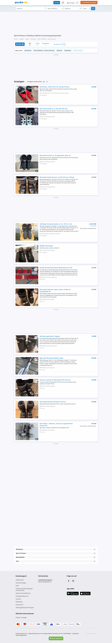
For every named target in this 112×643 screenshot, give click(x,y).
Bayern (59, 50)
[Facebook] (68, 580)
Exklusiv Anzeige (21, 617)
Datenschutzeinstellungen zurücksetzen (24, 589)
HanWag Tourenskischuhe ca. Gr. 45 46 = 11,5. (56, 224)
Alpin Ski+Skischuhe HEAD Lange (51, 358)
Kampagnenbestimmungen (25, 607)
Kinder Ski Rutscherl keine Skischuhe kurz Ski (56, 268)
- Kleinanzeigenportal (45, 581)
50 (47, 81)
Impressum (19, 605)
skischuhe (27, 50)
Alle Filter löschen (78, 50)
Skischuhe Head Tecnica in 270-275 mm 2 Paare (57, 177)
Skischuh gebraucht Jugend (50, 336)
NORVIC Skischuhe (46, 246)
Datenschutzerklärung (23, 593)
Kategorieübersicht (22, 596)
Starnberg (67, 50)
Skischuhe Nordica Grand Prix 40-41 (53, 402)
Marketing (19, 602)
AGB (17, 586)
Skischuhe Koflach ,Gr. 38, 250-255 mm (53, 109)
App (57, 2)
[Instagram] (73, 580)
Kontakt (18, 599)
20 (44, 81)
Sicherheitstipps (21, 583)
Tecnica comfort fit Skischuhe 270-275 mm (55, 380)
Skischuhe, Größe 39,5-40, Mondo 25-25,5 (54, 87)
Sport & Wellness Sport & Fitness (43, 50)
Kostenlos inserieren (89, 2)
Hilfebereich (20, 580)
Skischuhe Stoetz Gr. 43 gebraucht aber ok (55, 155)
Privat (37, 44)
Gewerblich (45, 44)
